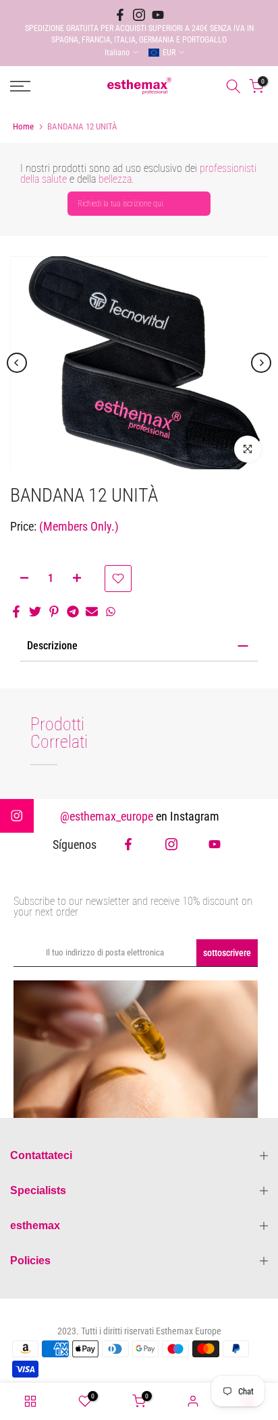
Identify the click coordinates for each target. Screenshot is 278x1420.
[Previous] (17, 363)
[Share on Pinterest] (54, 611)
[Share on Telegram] (73, 611)
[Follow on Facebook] (120, 15)
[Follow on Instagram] (139, 15)
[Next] (261, 363)
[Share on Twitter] (35, 611)
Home (23, 126)
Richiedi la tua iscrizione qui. (121, 203)
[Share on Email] (92, 611)
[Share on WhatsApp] (111, 611)
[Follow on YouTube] (158, 15)
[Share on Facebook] (16, 611)
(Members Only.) (79, 526)
